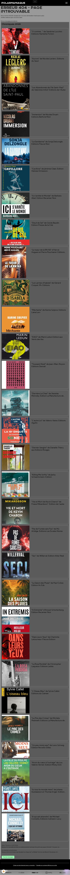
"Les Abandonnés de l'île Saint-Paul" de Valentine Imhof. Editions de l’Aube (48, 88)
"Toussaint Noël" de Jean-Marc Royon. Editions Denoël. (48, 365)
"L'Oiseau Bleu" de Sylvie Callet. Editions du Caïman (46, 692)
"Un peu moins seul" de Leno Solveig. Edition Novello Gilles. (48, 746)
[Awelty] (49, 872)
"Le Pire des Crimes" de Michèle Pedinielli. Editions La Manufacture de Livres (48, 719)
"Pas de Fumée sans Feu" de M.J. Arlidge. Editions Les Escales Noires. (47, 530)
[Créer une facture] (62, 872)
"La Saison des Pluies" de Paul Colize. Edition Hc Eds (48, 584)
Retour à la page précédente (9, 21)
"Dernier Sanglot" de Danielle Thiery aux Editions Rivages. (48, 448)
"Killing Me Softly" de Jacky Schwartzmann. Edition (44, 476)
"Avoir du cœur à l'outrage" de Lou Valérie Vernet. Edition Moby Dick (47, 763)
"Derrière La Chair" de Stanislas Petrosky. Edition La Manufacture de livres (48, 394)
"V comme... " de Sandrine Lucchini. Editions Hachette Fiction (47, 32)
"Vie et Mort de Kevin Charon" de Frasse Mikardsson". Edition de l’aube (48, 503)
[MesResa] (35, 872)
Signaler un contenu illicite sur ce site (46, 865)
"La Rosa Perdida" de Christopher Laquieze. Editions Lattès (46, 665)
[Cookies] (4, 871)
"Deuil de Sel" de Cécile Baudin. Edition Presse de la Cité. (45, 224)
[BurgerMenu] (66, 2)
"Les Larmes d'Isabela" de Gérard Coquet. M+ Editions (46, 284)
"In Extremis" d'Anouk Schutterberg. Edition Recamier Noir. (48, 611)
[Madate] (21, 872)
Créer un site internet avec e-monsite (24, 865)
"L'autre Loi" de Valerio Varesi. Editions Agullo (49, 421)
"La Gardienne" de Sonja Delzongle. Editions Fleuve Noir (47, 142)
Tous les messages (8, 857)
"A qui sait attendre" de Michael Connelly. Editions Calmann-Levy (46, 817)
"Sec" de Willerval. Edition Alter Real (48, 556)
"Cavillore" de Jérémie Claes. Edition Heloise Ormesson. (47, 170)
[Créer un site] (8, 872)
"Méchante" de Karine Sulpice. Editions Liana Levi (49, 311)
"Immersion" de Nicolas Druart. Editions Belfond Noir (45, 115)
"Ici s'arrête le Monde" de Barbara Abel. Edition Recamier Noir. (46, 197)
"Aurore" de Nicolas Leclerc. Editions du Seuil (48, 59)
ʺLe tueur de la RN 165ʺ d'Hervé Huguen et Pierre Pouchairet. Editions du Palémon (48, 251)
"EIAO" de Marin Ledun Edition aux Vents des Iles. (47, 338)
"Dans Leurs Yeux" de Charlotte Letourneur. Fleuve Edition (45, 638)
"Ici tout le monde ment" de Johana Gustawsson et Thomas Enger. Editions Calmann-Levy (48, 790)
